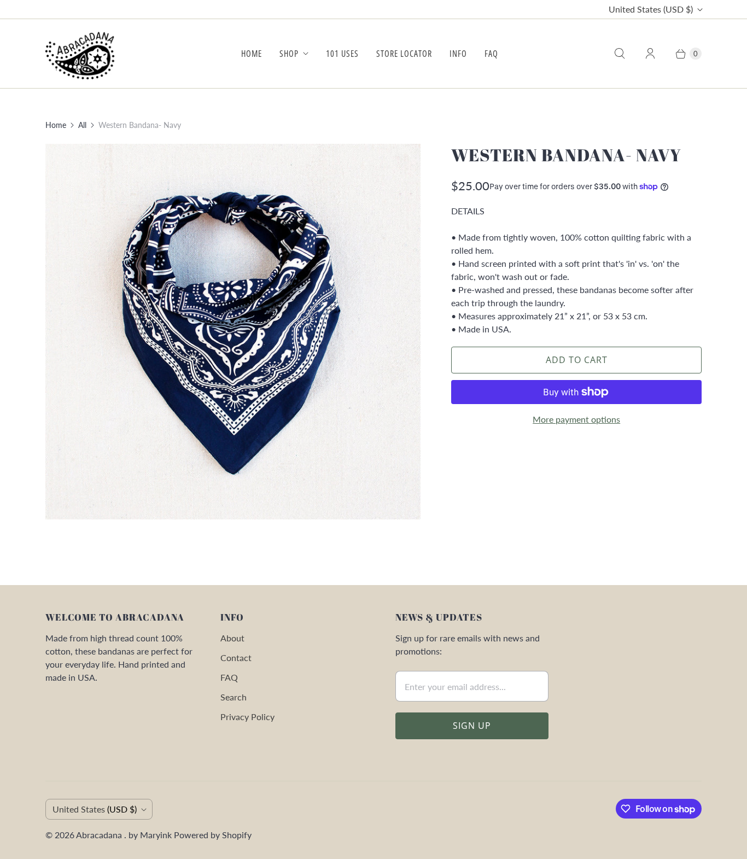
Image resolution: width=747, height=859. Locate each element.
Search (233, 697)
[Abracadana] (82, 53)
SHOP (289, 54)
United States (651, 9)
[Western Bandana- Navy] (233, 331)
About (232, 638)
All (82, 125)
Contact (236, 657)
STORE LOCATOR (404, 54)
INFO (458, 54)
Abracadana (100, 834)
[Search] (619, 53)
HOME (251, 54)
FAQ (491, 54)
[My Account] (650, 53)
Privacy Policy (247, 716)
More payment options (576, 419)
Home (55, 125)
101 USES (342, 54)
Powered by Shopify (213, 834)
